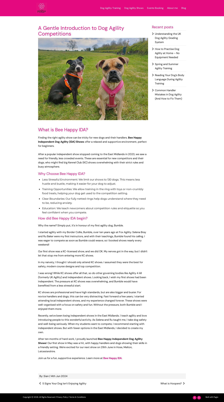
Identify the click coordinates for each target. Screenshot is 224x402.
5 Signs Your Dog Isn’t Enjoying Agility (64, 383)
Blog (183, 8)
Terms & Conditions (77, 397)
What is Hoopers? (171, 383)
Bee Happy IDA (112, 358)
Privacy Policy (62, 397)
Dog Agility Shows (134, 8)
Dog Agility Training (110, 8)
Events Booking (155, 8)
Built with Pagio (212, 397)
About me (172, 8)
